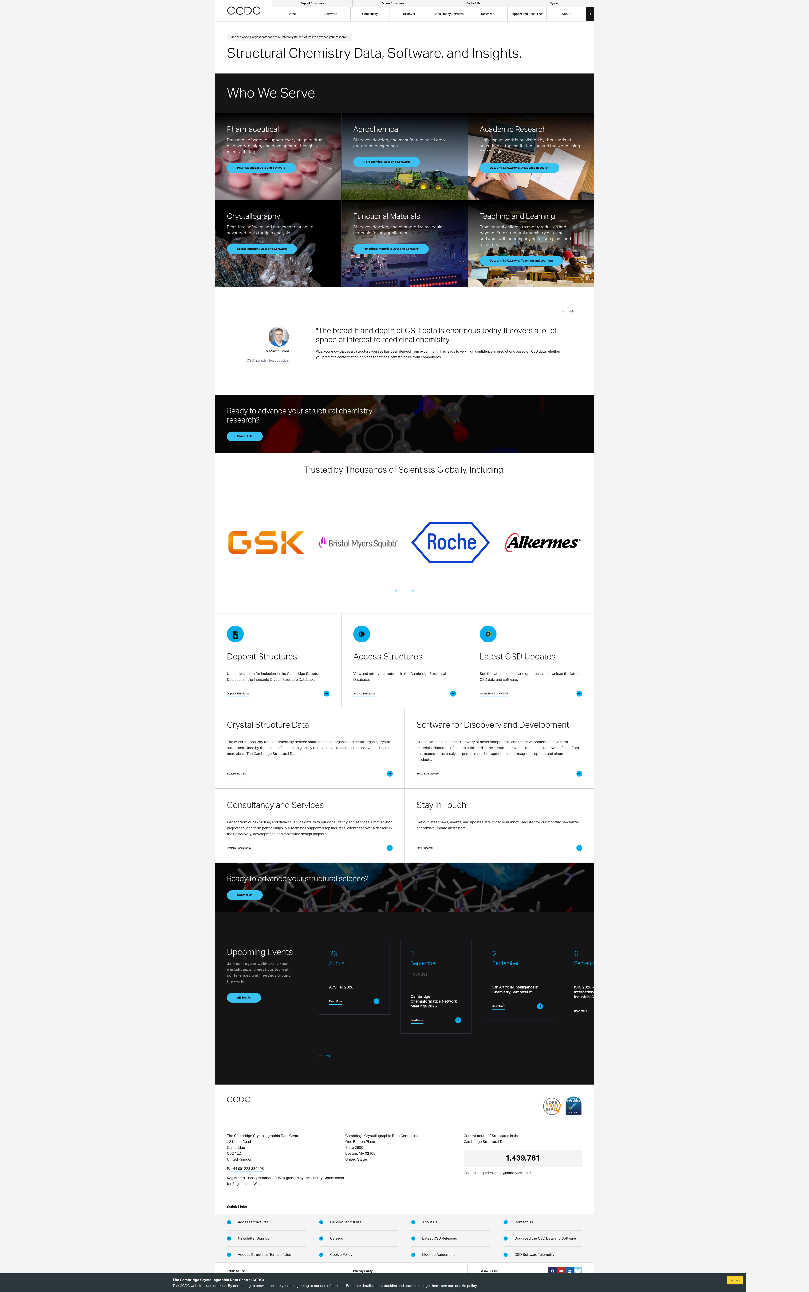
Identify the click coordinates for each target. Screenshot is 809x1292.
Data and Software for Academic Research (519, 167)
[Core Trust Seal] (552, 1106)
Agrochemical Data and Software (386, 161)
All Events (244, 997)
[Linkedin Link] (569, 1271)
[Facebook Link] (552, 1271)
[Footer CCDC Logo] (238, 1099)
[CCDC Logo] (243, 11)
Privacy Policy (363, 1271)
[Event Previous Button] (564, 311)
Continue (735, 1280)
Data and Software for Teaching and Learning (521, 260)
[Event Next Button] (571, 311)
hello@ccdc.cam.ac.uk (512, 1173)
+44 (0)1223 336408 (247, 1168)
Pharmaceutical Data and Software (261, 167)
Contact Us (245, 436)
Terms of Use (236, 1271)
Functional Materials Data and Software (391, 248)
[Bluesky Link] (578, 1271)
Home (292, 14)
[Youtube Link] (561, 1271)
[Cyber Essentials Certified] (573, 1106)
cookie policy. (466, 1286)
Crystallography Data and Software (262, 248)
